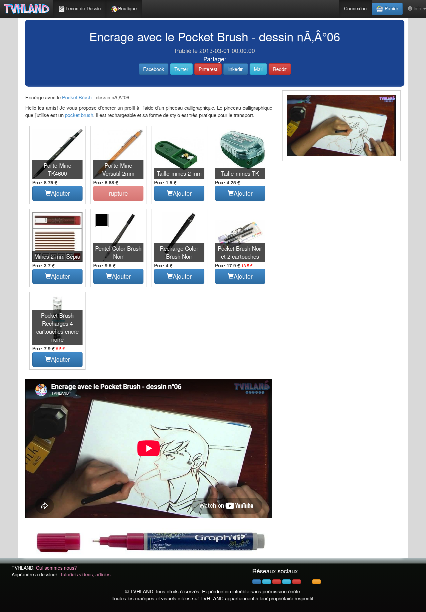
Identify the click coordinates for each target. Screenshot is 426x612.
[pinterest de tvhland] (276, 581)
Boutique (127, 8)
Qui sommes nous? (56, 567)
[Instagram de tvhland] (286, 581)
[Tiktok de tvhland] (306, 581)
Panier (390, 8)
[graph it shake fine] (148, 541)
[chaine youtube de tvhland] (296, 581)
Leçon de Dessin (83, 8)
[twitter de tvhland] (266, 581)
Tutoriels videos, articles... (87, 574)
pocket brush (79, 114)
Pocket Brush (77, 97)
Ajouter (60, 193)
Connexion (355, 8)
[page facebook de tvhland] (256, 581)
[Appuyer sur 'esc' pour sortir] (341, 126)
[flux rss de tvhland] (316, 581)
